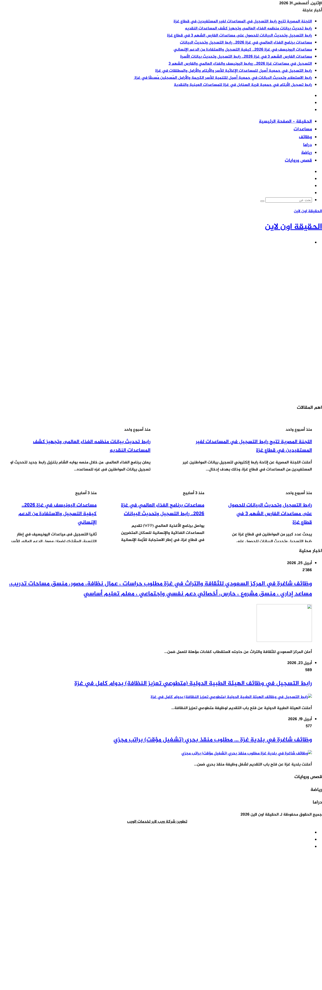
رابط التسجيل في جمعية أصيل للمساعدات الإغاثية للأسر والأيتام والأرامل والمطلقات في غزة (233, 70)
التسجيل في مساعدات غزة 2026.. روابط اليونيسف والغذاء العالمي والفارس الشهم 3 (240, 63)
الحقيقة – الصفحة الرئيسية (285, 121)
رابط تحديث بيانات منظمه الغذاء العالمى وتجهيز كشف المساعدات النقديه (248, 28)
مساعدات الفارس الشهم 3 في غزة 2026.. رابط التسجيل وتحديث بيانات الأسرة (246, 56)
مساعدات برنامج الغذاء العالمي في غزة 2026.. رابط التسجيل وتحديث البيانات (246, 42)
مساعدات (303, 129)
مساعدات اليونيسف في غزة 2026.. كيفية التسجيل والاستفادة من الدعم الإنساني (243, 49)
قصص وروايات (298, 160)
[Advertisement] (171, 285)
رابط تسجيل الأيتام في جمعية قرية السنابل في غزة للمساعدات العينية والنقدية (243, 85)
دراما (307, 145)
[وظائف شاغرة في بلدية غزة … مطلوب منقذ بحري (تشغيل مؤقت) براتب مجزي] (246, 753)
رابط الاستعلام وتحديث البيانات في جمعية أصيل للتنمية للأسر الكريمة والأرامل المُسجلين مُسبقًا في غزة (223, 78)
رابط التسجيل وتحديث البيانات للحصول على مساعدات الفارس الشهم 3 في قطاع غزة (239, 35)
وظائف (305, 137)
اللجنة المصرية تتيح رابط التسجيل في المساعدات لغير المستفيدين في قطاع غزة (243, 21)
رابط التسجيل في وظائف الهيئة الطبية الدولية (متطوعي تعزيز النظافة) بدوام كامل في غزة (193, 683)
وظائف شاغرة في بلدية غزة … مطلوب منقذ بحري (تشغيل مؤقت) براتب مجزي (212, 740)
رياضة (306, 153)
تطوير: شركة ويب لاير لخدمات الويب (157, 821)
